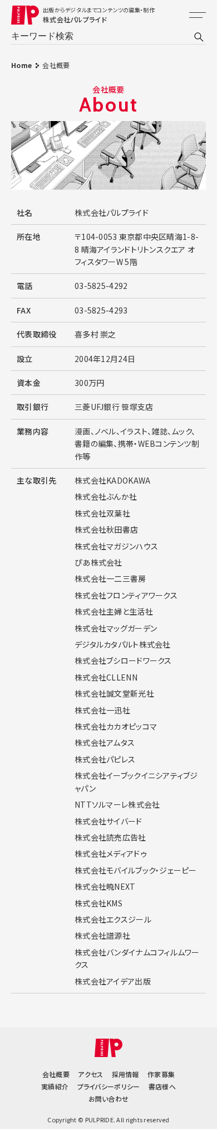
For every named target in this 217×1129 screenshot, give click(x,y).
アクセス (90, 1074)
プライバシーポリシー (108, 1086)
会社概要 (56, 1074)
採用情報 (125, 1074)
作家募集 (161, 1074)
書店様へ (162, 1086)
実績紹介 (54, 1086)
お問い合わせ (108, 1098)
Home (21, 65)
